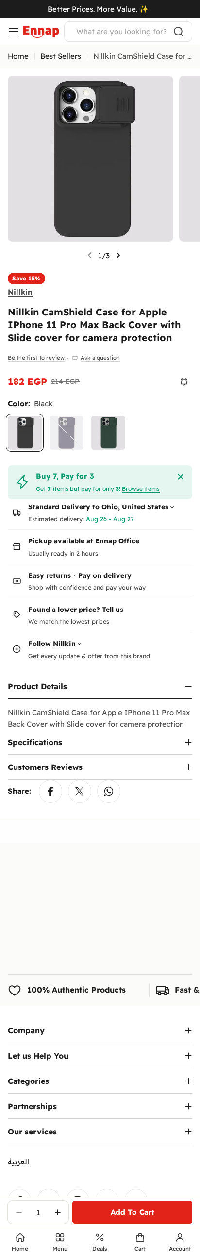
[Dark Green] (108, 433)
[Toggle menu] (13, 31)
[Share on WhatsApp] (108, 791)
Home (18, 56)
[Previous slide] (90, 255)
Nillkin (20, 291)
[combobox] (128, 31)
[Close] (180, 477)
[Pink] (66, 433)
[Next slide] (118, 255)
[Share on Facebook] (50, 791)
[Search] (178, 31)
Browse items (141, 488)
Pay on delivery (105, 575)
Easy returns (49, 575)
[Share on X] (79, 791)
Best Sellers (60, 56)
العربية (18, 1161)
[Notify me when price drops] (184, 382)
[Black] (25, 433)
